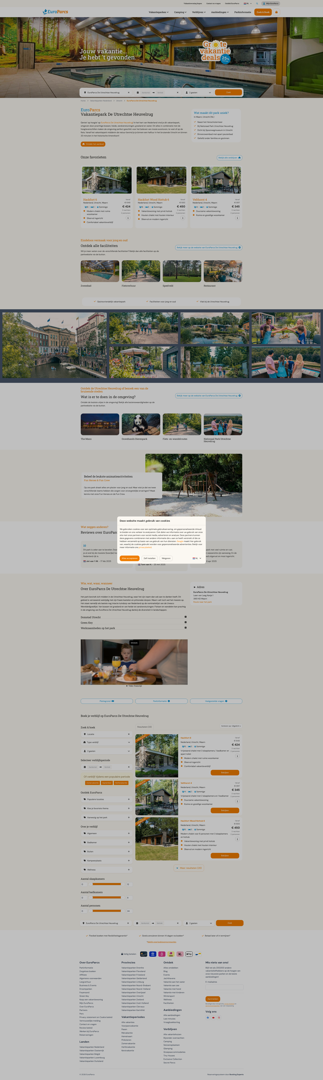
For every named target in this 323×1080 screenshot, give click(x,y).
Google (180, 541)
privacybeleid (145, 547)
